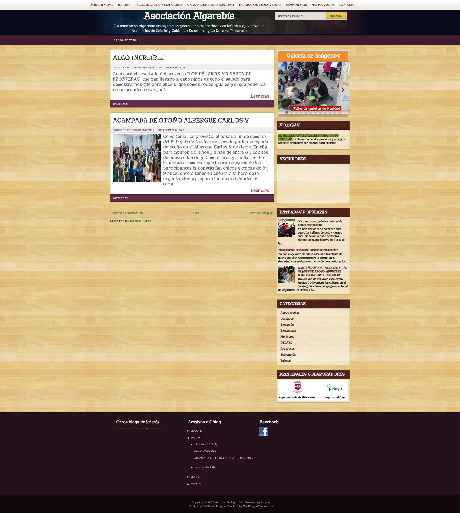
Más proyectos (323, 4)
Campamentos (296, 4)
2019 (194, 438)
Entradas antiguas (260, 213)
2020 (194, 430)
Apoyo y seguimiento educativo (210, 4)
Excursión (287, 324)
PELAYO (286, 342)
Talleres (286, 360)
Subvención (288, 354)
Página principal (101, 4)
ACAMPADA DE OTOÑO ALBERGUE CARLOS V (181, 120)
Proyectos (287, 348)
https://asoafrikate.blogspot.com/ (138, 428)
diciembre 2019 (204, 444)
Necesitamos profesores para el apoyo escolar (308, 250)
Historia (124, 4)
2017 (194, 484)
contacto (287, 318)
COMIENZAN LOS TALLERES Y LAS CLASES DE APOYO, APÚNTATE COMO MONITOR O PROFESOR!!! (322, 271)
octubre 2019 (203, 467)
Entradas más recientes (127, 213)
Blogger (266, 502)
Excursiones (288, 330)
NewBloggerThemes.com (258, 506)
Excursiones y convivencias (260, 4)
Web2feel (208, 506)
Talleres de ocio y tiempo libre (158, 4)
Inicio (195, 213)
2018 (194, 476)
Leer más (260, 96)
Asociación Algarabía (189, 16)
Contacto (347, 4)
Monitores (287, 336)
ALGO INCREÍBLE (139, 58)
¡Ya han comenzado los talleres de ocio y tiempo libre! (320, 223)
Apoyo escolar (290, 312)
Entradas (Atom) (139, 221)
